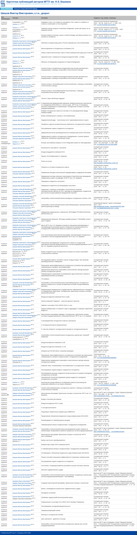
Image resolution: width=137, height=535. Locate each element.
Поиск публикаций (7, 9)
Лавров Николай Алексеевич (22, 43)
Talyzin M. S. (17, 63)
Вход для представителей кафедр (25, 9)
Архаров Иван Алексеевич (21, 481)
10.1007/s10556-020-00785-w (106, 63)
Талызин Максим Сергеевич (22, 138)
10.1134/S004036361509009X (106, 357)
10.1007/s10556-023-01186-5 (106, 38)
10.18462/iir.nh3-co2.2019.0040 (107, 144)
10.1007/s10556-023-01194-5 (106, 31)
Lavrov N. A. (16, 36)
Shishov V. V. (17, 24)
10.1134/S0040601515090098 (106, 385)
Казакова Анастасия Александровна (25, 41)
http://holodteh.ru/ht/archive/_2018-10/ (106, 163)
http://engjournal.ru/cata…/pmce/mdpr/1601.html (109, 206)
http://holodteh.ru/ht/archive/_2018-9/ (105, 169)
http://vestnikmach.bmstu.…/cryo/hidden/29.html (109, 431)
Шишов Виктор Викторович (22, 45)
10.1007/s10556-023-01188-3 (106, 25)
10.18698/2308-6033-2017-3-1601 (108, 208)
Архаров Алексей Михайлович (23, 189)
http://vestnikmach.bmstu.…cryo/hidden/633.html (109, 396)
